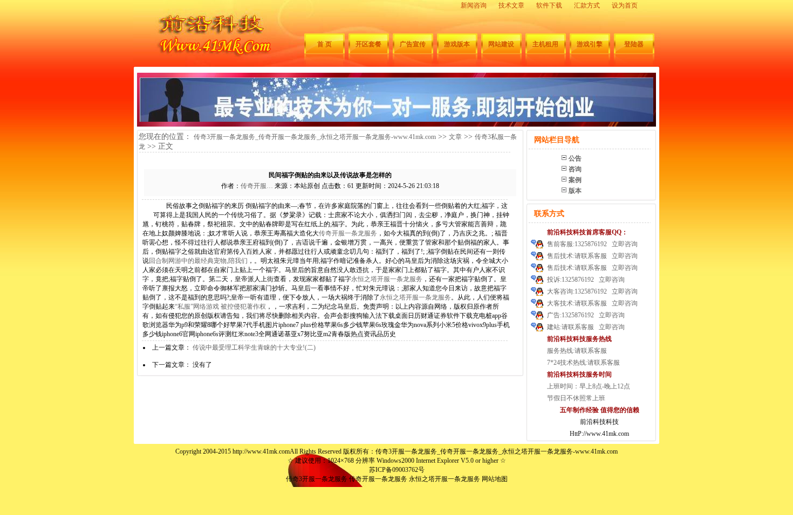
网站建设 (501, 44)
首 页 (324, 44)
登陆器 (634, 44)
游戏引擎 (590, 44)
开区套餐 (368, 44)
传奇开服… (257, 186)
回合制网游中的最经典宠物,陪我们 (198, 261)
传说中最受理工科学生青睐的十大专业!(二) (254, 347)
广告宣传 (413, 44)
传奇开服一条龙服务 (348, 233)
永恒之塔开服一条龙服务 (386, 279)
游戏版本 (457, 44)
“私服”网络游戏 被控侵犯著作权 (220, 306)
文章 (455, 137)
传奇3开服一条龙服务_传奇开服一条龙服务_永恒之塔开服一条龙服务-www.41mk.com (315, 137)
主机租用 (545, 44)
